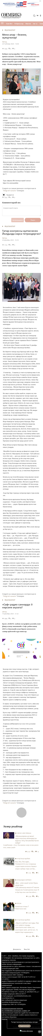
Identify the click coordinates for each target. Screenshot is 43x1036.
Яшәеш (28, 24)
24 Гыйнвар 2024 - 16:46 (10, 44)
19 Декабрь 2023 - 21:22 (10, 614)
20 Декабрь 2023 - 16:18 (10, 240)
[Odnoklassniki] (40, 15)
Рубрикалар (19, 24)
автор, (4, 612)
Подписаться (24, 1026)
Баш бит (9, 24)
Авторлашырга (17, 220)
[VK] (37, 15)
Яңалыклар (10, 30)
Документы (17, 949)
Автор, (4, 42)
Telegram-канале (9, 190)
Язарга (33, 220)
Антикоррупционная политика (12, 1008)
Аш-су (35, 24)
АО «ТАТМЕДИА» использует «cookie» (14, 1011)
